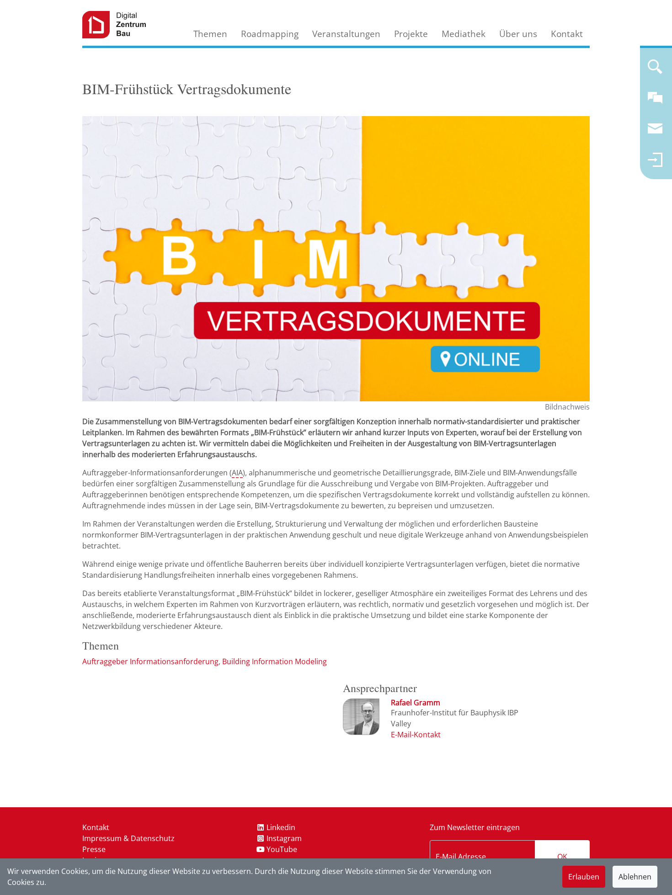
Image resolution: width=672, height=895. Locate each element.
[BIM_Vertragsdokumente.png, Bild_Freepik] (336, 258)
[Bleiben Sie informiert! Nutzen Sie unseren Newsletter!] (655, 133)
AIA (237, 473)
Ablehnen (635, 877)
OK (562, 857)
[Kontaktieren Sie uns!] (655, 101)
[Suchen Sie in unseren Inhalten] (655, 70)
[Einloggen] (655, 164)
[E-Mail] (416, 735)
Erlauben (583, 877)
